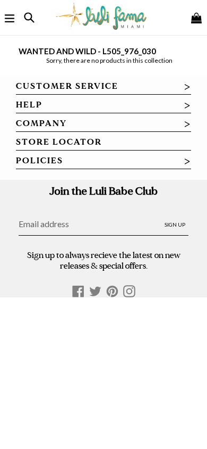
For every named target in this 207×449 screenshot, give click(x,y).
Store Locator (59, 142)
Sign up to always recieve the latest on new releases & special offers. (103, 260)
